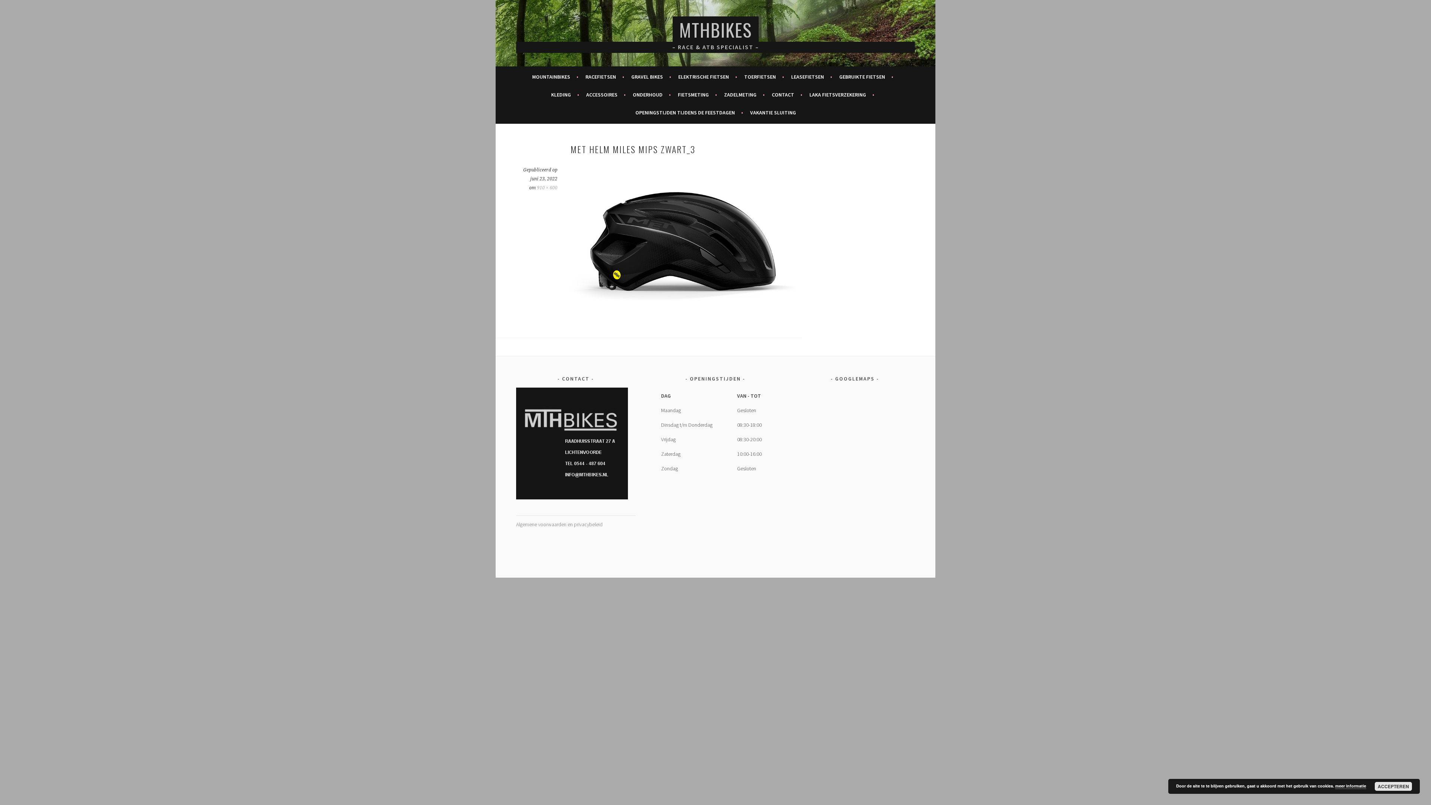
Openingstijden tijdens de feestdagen (685, 112)
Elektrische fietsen (703, 76)
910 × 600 (547, 187)
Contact (783, 94)
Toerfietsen (760, 76)
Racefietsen (600, 76)
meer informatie (1350, 786)
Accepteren (1393, 786)
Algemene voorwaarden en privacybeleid (559, 524)
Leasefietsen (807, 76)
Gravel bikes (647, 76)
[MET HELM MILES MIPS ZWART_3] (686, 315)
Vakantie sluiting (773, 112)
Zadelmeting (740, 94)
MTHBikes (715, 29)
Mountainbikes (551, 76)
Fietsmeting (693, 94)
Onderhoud (648, 94)
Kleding (561, 94)
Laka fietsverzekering (837, 94)
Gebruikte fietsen (862, 76)
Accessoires (601, 94)
